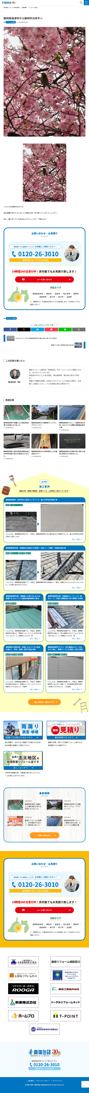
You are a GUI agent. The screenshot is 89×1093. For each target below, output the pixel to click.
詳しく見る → (77, 539)
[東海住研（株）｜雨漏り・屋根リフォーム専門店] (9, 2)
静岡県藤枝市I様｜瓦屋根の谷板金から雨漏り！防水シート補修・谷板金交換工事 (36, 548)
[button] (10, 329)
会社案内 (31, 1081)
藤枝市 (7, 553)
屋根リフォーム (14, 553)
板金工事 (28, 553)
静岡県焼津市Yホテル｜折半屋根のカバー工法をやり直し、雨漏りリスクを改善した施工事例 (65, 648)
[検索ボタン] (81, 2)
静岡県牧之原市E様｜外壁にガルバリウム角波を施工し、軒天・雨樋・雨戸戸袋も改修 (23, 648)
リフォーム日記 (11, 22)
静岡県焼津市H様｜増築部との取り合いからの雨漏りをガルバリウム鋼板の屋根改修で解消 (23, 597)
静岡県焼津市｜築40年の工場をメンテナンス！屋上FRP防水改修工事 (31, 500)
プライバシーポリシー (43, 1081)
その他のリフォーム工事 (16, 505)
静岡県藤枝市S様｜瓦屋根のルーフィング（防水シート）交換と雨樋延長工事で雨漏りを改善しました (65, 597)
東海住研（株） (15, 382)
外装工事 (20, 654)
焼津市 (7, 505)
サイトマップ (56, 1081)
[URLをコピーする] (78, 329)
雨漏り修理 (22, 553)
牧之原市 (8, 654)
